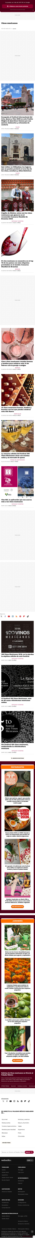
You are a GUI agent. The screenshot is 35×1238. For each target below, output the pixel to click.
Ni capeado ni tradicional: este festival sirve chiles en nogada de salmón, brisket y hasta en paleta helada (17, 867)
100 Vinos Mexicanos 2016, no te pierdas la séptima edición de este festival (17, 655)
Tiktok (28, 616)
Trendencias (5, 1202)
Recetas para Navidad (9, 1129)
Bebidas (17, 269)
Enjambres (21, 1129)
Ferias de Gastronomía (17, 460)
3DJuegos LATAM (22, 1216)
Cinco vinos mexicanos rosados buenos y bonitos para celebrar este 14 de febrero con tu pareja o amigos (17, 363)
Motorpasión (21, 1191)
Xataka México (6, 1216)
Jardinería (17, 921)
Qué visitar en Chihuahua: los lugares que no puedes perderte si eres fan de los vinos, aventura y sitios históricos (16, 169)
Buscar (28, 1152)
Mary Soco (4, 505)
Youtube (9, 616)
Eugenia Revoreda (7, 222)
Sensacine (21, 1180)
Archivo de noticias (18, 758)
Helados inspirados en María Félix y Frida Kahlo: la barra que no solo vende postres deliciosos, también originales (17, 900)
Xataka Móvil (5, 1172)
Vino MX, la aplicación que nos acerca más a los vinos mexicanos (16, 501)
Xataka (4, 1169)
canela (14, 28)
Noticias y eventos (17, 221)
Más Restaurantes (17, 906)
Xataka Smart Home (7, 1177)
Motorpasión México (23, 1229)
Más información (27, 1236)
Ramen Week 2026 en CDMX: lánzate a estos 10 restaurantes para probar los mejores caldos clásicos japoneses (17, 834)
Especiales (17, 413)
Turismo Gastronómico (9, 1126)
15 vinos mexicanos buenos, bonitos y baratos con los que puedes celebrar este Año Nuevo (16, 409)
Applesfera (5, 1175)
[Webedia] (6, 1161)
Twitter (1, 616)
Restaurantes (17, 767)
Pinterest (20, 616)
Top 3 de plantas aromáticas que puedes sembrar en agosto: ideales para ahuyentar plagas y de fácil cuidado (17, 1054)
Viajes (17, 127)
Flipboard (24, 616)
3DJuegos (20, 1169)
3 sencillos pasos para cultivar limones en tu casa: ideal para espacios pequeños (17, 1021)
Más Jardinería (17, 1060)
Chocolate (21, 1136)
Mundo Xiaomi (6, 1180)
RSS (16, 616)
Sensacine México (23, 1221)
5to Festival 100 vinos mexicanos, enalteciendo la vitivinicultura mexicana (14, 746)
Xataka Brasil (5, 1218)
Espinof (20, 1183)
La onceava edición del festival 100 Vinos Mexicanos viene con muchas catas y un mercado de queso (15, 455)
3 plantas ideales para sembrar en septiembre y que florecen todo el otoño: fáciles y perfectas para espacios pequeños (17, 987)
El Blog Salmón (22, 1202)
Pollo (19, 1133)
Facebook (5, 616)
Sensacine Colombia (23, 1223)
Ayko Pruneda (5, 128)
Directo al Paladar (7, 1191)
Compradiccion (6, 1207)
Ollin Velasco (5, 461)
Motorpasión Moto (23, 1194)
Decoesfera (5, 1205)
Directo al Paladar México (9, 1229)
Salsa (3, 1136)
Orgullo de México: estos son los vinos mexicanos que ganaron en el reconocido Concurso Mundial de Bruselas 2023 (16, 216)
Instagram (12, 616)
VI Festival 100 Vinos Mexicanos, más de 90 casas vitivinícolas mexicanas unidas (16, 700)
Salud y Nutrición (23, 1123)
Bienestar (5, 1133)
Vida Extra (21, 1172)
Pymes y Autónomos (23, 1205)
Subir (28, 1160)
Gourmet (13, 1086)
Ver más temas (6, 1142)
